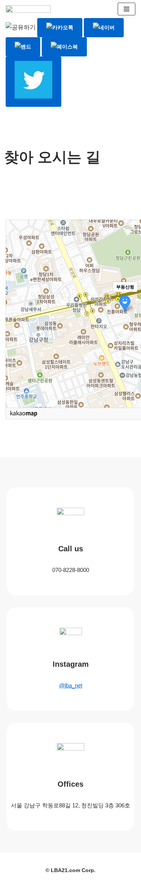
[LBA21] (30, 11)
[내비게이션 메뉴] (126, 9)
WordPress (97, 881)
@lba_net (70, 685)
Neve (37, 881)
